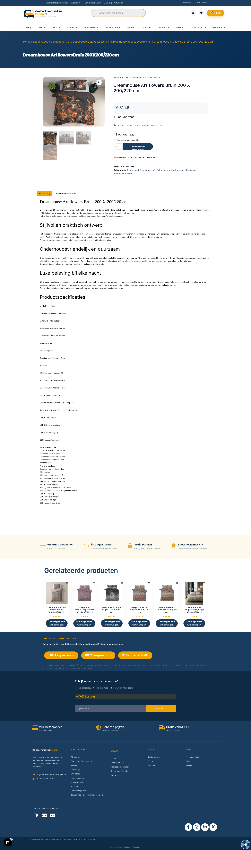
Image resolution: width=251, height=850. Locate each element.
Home (26, 41)
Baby (28, 27)
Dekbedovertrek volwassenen (91, 41)
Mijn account (116, 775)
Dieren (70, 27)
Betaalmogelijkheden (120, 771)
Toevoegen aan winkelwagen (138, 147)
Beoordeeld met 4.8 (190, 544)
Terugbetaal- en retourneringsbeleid (87, 795)
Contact (114, 758)
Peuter (42, 27)
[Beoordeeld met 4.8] (173, 545)
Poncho (146, 27)
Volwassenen (113, 27)
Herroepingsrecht (78, 791)
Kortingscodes (77, 778)
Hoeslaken (90, 27)
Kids (55, 27)
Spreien (131, 27)
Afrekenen (75, 757)
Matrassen (197, 27)
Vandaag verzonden (60, 544)
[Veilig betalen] (130, 545)
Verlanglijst (75, 770)
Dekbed (180, 27)
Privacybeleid (77, 782)
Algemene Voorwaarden (81, 761)
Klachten (74, 786)
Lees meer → (99, 668)
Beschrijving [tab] (44, 193)
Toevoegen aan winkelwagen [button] (57, 623)
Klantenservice (117, 763)
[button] (99, 82)
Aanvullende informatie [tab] (66, 193)
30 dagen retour (101, 544)
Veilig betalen (143, 544)
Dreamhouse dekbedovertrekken (131, 41)
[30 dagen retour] (86, 545)
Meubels (217, 27)
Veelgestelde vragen (120, 767)
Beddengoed (40, 41)
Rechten (74, 765)
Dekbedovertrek (60, 41)
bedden (162, 27)
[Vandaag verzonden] (43, 545)
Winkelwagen (77, 774)
